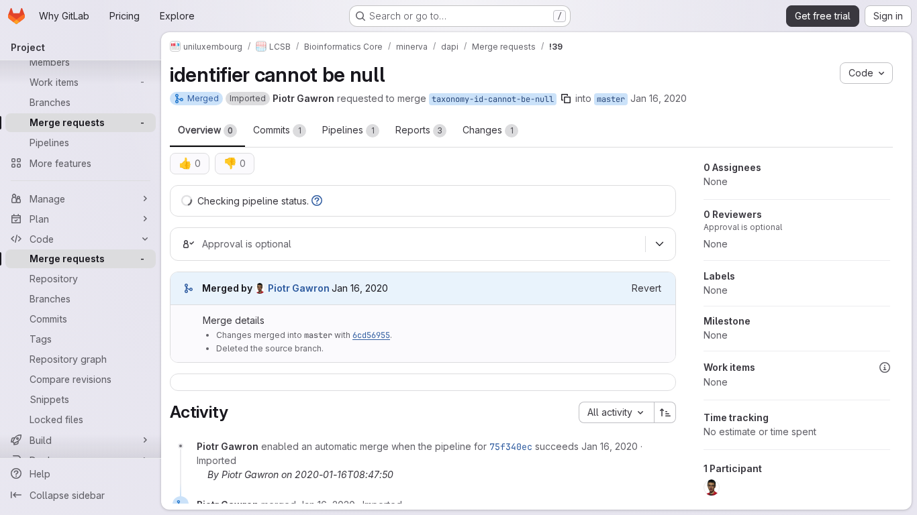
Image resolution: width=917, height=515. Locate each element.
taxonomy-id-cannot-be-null (493, 99)
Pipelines (348, 129)
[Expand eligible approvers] (659, 244)
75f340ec (510, 447)
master (611, 99)
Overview (205, 129)
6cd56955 (371, 335)
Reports (418, 129)
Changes (488, 129)
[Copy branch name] (566, 99)
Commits (277, 129)
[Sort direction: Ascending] (665, 412)
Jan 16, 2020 (658, 98)
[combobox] (616, 412)
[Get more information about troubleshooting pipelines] (316, 201)
